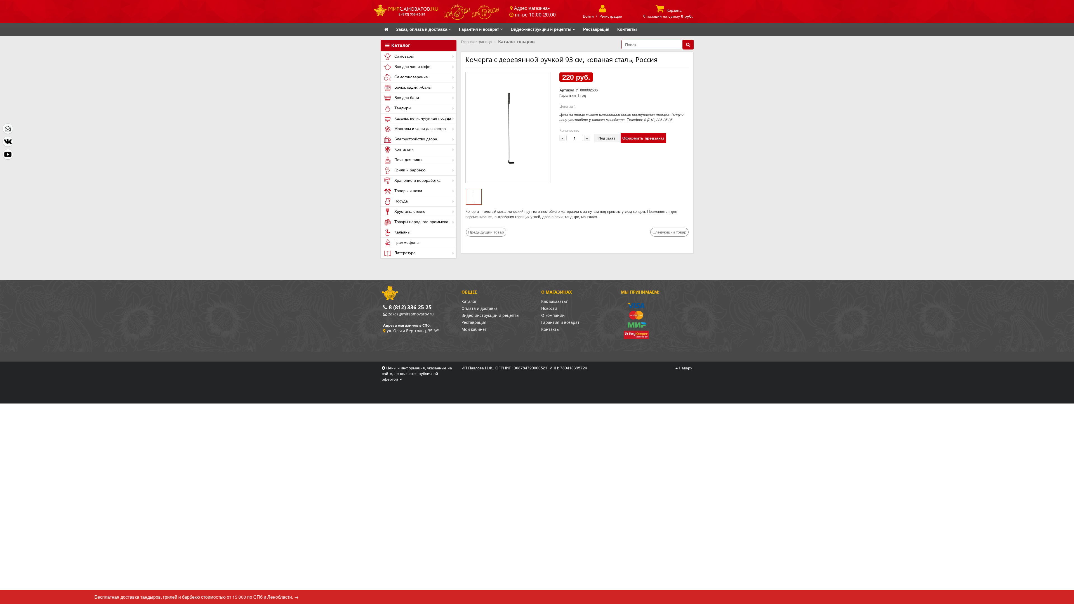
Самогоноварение (410, 76)
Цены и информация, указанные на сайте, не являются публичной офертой (417, 373)
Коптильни (403, 149)
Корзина (674, 10)
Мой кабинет (474, 329)
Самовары (403, 56)
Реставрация (473, 322)
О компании (553, 315)
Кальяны (401, 232)
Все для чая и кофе (411, 66)
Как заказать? (554, 301)
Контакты (550, 329)
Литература (404, 252)
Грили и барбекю (409, 170)
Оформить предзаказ (643, 138)
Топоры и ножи (407, 190)
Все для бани (406, 97)
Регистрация (610, 16)
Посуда (400, 201)
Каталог (400, 45)
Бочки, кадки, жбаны (412, 87)
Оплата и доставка (479, 308)
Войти (588, 16)
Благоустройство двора (415, 138)
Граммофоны (406, 242)
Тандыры (402, 107)
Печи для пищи (408, 159)
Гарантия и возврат (560, 322)
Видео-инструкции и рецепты (490, 315)
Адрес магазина (530, 7)
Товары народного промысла (420, 221)
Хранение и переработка (417, 180)
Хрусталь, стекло (409, 211)
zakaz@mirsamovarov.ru (411, 314)
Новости (549, 308)
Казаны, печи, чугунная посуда (422, 118)
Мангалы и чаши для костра (419, 128)
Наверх (685, 368)
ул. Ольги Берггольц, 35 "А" (413, 330)
